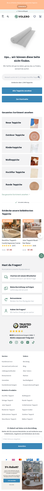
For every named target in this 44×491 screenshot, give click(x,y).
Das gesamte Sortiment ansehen (15, 194)
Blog (24, 366)
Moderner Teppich (8, 410)
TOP (41, 256)
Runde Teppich (27, 400)
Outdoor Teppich (28, 414)
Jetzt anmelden (12, 480)
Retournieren (6, 376)
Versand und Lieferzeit (10, 366)
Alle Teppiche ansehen (22, 91)
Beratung (26, 361)
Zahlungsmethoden (8, 371)
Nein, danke (11, 484)
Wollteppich (26, 396)
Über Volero (27, 371)
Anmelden (5, 380)
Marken (25, 376)
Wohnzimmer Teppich (9, 414)
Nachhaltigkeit (28, 380)
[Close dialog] (41, 462)
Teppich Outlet (27, 410)
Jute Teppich (6, 405)
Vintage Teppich (7, 400)
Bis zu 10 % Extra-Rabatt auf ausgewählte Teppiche (22, 3)
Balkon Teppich (27, 419)
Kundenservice (7, 361)
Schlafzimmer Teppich (30, 405)
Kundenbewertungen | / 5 (22, 335)
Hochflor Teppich (8, 396)
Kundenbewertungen (9, 385)
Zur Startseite (22, 99)
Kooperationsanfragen (31, 385)
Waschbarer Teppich (9, 419)
